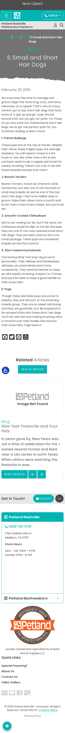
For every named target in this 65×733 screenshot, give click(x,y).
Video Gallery (10, 682)
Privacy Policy (32, 716)
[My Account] (55, 25)
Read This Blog (14, 474)
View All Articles (32, 369)
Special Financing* (14, 666)
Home (7, 37)
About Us (7, 671)
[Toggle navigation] (6, 15)
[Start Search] (62, 25)
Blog (17, 37)
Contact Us (9, 677)
